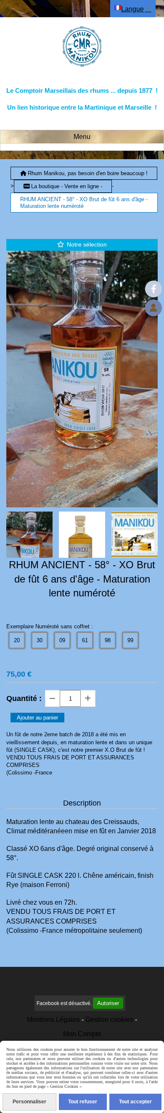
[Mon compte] (153, 307)
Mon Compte (82, 1033)
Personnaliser (29, 1102)
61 (85, 640)
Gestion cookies (109, 1019)
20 (17, 640)
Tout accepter (135, 1102)
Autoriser (108, 1003)
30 (39, 640)
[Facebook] (153, 289)
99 (130, 640)
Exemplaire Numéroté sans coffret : (49, 626)
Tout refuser (82, 1102)
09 (62, 640)
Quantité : (24, 698)
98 (108, 640)
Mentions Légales (53, 1019)
